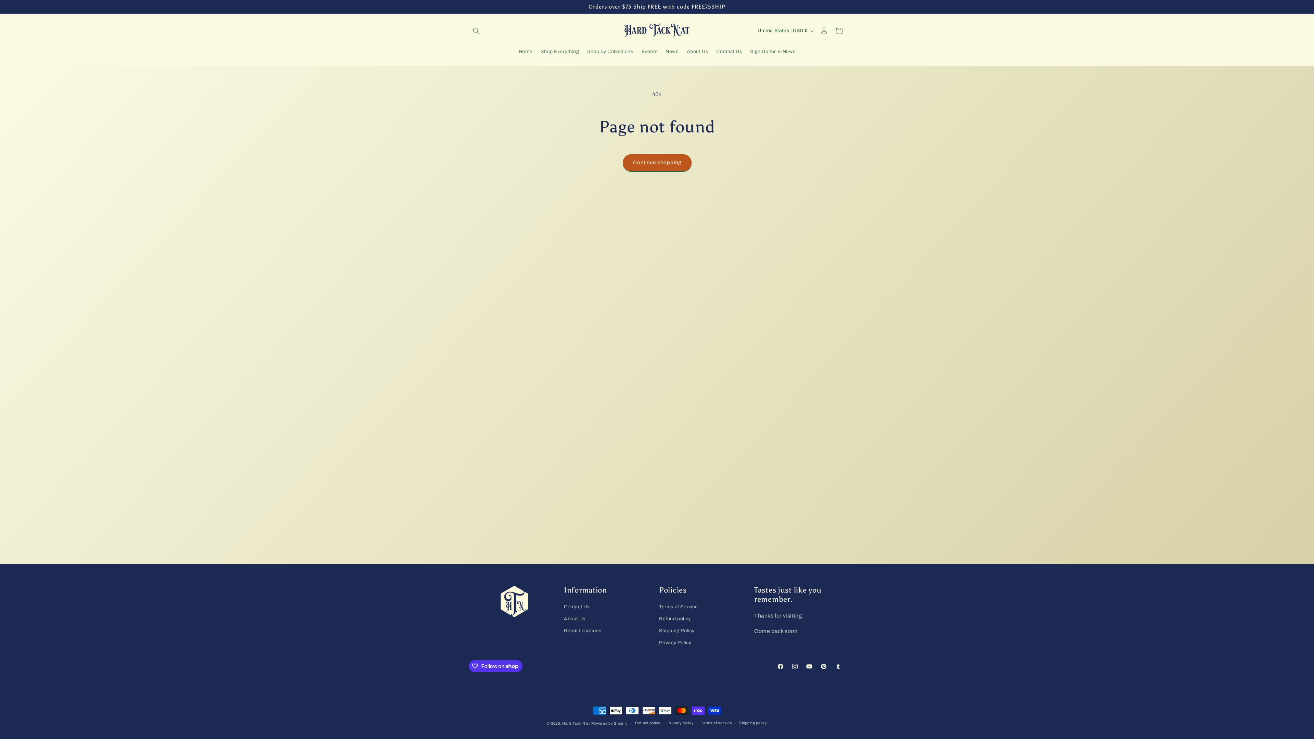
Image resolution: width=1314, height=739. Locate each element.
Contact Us (577, 606)
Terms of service (716, 723)
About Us (574, 618)
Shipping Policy (677, 630)
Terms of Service (678, 606)
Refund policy (675, 618)
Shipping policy (753, 723)
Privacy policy (681, 723)
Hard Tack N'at (576, 723)
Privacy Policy (675, 642)
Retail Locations (583, 630)
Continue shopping (657, 162)
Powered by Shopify (609, 723)
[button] (476, 30)
